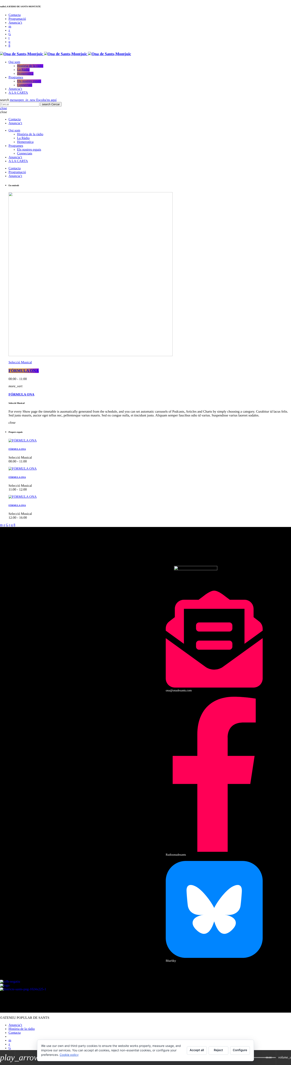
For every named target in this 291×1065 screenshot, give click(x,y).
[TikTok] (10, 34)
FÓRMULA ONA (24, 370)
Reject (218, 1050)
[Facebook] (9, 45)
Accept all (197, 1050)
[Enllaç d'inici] (65, 54)
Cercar (51, 104)
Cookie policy (69, 1055)
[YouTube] (10, 26)
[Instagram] (9, 42)
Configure (240, 1050)
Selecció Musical (20, 362)
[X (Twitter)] (9, 30)
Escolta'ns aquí (37, 100)
